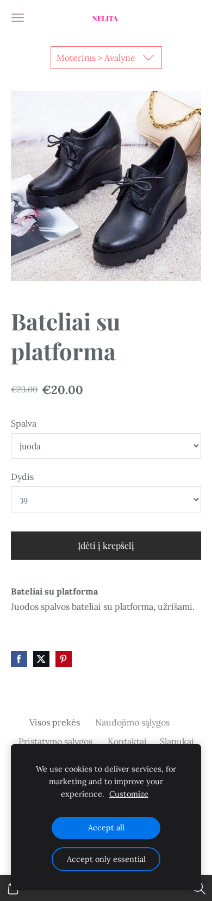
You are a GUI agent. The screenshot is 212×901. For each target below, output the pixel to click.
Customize (128, 794)
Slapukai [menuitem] (177, 741)
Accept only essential (106, 859)
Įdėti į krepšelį (106, 545)
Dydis (22, 476)
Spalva (23, 423)
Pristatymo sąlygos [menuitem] (55, 741)
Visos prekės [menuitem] (54, 722)
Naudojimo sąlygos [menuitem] (132, 722)
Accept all (106, 828)
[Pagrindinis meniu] (18, 18)
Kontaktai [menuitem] (127, 741)
